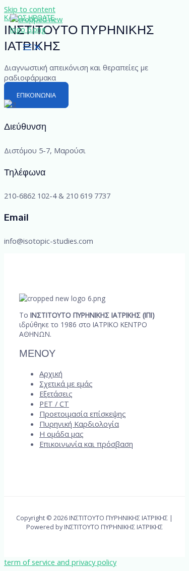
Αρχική (50, 373)
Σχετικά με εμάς (66, 383)
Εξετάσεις (56, 394)
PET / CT (54, 404)
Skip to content (29, 9)
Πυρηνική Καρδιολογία (79, 424)
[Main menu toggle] (32, 47)
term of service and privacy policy (60, 562)
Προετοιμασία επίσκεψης (82, 414)
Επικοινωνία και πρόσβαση (86, 444)
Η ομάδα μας (61, 434)
